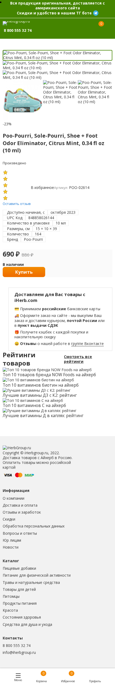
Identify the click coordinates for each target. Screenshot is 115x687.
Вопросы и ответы (20, 533)
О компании (13, 498)
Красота (10, 610)
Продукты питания (20, 603)
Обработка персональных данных (33, 526)
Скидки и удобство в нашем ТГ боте (54, 12)
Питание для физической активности (37, 575)
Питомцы (11, 596)
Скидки (9, 519)
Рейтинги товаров (19, 359)
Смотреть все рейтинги (78, 359)
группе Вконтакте (87, 343)
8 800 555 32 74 (16, 645)
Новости (10, 547)
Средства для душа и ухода (27, 624)
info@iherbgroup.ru (19, 652)
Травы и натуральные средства (31, 582)
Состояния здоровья (22, 617)
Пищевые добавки (19, 568)
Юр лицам (12, 540)
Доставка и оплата (20, 505)
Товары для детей (19, 589)
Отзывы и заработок (22, 512)
